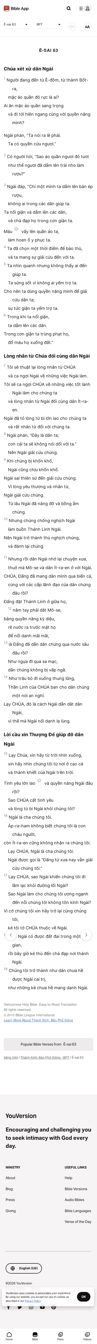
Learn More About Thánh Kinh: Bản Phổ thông (38, 1020)
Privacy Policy (33, 1301)
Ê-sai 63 (10, 24)
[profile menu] (84, 8)
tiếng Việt (11, 1057)
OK (83, 1297)
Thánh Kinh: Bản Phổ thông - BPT (44, 1057)
